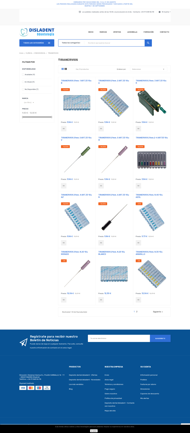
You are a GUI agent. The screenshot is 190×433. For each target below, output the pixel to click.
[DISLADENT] (95, 4)
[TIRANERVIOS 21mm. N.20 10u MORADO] (63, 300)
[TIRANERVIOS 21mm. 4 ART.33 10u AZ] (63, 243)
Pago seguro (110, 389)
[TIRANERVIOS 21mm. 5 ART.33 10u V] (63, 186)
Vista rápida (77, 103)
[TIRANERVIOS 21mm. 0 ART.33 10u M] (101, 186)
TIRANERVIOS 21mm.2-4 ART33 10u (152, 138)
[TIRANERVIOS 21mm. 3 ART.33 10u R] (138, 128)
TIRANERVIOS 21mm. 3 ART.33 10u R (151, 82)
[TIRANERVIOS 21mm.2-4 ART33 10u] (138, 186)
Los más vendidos (76, 384)
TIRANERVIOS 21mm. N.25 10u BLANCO (111, 253)
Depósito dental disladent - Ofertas (83, 375)
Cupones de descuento (149, 394)
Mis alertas (144, 398)
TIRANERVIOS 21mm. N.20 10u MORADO (74, 253)
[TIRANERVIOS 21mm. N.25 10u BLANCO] (101, 300)
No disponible (31, 89)
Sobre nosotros (111, 394)
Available (30, 75)
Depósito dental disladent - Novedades (84, 380)
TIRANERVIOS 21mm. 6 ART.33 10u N (113, 196)
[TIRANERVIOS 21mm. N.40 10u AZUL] (138, 243)
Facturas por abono (148, 384)
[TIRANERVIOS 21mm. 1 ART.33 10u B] (63, 128)
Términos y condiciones (114, 384)
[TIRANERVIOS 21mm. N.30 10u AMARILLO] (138, 300)
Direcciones (145, 389)
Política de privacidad (113, 398)
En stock (30, 82)
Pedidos (143, 380)
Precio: (64, 122)
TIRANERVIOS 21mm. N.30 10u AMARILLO (149, 253)
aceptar (94, 431)
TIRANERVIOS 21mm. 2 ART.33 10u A (113, 82)
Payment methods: (26, 383)
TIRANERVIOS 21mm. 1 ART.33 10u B (76, 82)
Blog (71, 389)
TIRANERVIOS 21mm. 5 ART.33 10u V (76, 139)
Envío (107, 375)
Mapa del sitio (110, 411)
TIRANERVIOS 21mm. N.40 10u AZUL (149, 196)
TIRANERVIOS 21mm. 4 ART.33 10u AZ (76, 196)
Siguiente (158, 312)
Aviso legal (109, 380)
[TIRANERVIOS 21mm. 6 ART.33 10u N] (101, 243)
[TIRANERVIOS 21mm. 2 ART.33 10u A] (101, 128)
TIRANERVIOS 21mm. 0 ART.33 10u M (113, 139)
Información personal (148, 375)
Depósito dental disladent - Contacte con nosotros (119, 404)
